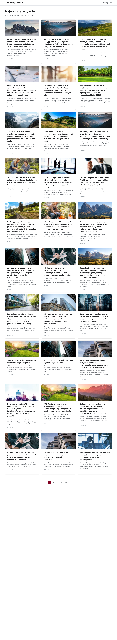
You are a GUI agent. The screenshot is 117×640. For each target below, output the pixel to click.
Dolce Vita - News (14, 2)
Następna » (64, 482)
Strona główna (107, 3)
